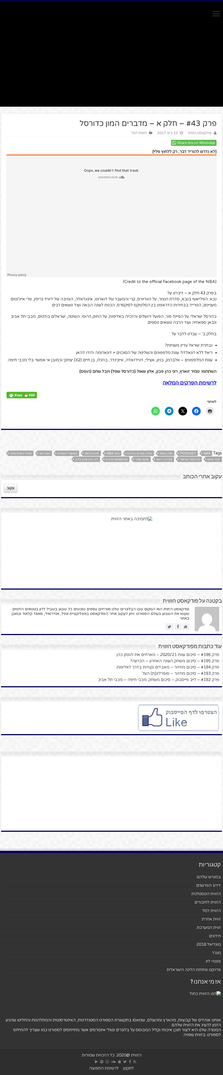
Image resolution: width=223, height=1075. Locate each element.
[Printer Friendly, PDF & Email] (22, 394)
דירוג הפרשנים (208, 885)
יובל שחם (213, 459)
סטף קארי (142, 459)
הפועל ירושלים (67, 453)
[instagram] (107, 1061)
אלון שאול (166, 453)
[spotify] (102, 1061)
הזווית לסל (139, 133)
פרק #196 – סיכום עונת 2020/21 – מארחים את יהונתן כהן (167, 654)
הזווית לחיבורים (207, 902)
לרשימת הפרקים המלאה (189, 383)
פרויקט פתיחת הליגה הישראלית (194, 969)
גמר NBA (113, 453)
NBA (206, 453)
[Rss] (135, 1061)
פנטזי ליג (213, 961)
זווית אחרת (211, 919)
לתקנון (128, 1068)
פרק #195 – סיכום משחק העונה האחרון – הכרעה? (174, 660)
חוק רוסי (44, 453)
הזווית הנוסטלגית (206, 893)
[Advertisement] (111, 60)
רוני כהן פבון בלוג (86, 459)
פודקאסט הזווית (200, 133)
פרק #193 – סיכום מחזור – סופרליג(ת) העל (181, 673)
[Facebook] (130, 1061)
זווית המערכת (209, 927)
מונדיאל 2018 (208, 944)
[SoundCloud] (113, 1061)
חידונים (215, 936)
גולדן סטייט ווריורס (139, 453)
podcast (188, 453)
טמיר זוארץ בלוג (21, 453)
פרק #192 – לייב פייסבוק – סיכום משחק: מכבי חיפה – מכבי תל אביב (158, 679)
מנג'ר (216, 952)
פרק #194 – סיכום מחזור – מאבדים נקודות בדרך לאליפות (168, 667)
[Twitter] (125, 1061)
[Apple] (119, 1061)
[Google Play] (96, 1061)
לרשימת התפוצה (104, 1068)
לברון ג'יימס (164, 459)
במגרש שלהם (209, 876)
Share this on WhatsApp (196, 143)
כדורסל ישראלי (190, 459)
